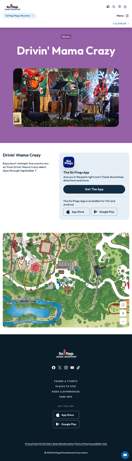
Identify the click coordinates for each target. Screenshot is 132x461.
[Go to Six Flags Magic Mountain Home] (12, 7)
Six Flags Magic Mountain (18, 15)
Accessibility (95, 443)
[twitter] (60, 368)
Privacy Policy (31, 443)
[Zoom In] (123, 313)
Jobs (104, 443)
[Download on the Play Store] (104, 212)
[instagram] (66, 368)
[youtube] (72, 368)
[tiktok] (78, 368)
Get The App (94, 189)
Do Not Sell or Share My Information (57, 443)
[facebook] (54, 368)
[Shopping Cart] (119, 6)
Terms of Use (81, 443)
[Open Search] (113, 6)
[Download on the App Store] (76, 212)
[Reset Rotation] (123, 304)
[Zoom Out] (123, 321)
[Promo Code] (108, 6)
